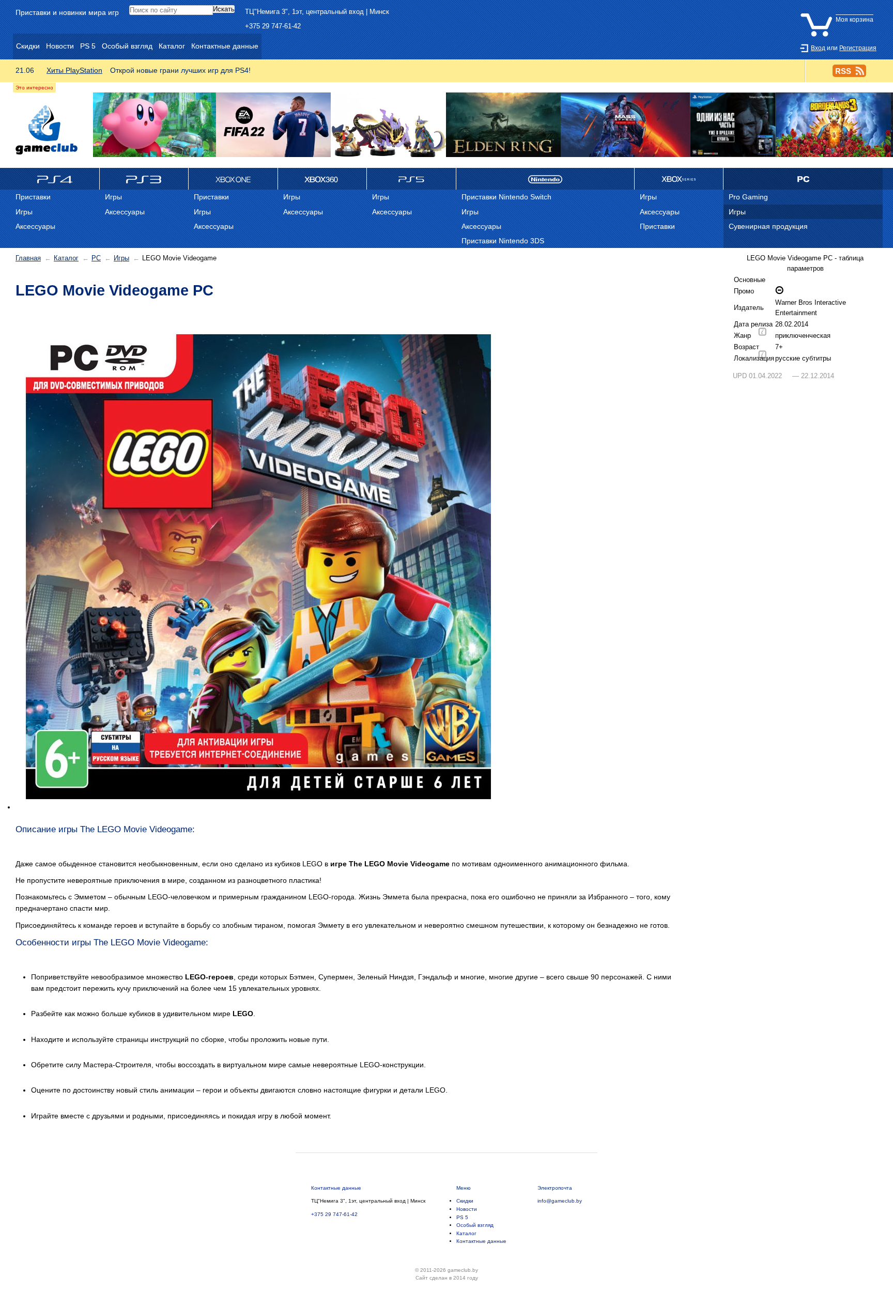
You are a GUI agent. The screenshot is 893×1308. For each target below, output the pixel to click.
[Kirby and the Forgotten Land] (154, 125)
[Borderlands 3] (833, 125)
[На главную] (47, 129)
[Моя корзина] (839, 12)
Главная (28, 258)
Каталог (66, 258)
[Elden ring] (503, 125)
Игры (121, 258)
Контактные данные (336, 1188)
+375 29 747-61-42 (273, 26)
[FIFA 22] (273, 125)
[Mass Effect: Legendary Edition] (625, 125)
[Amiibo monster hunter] (388, 125)
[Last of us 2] (733, 125)
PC (96, 258)
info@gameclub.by (559, 1201)
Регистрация (857, 48)
